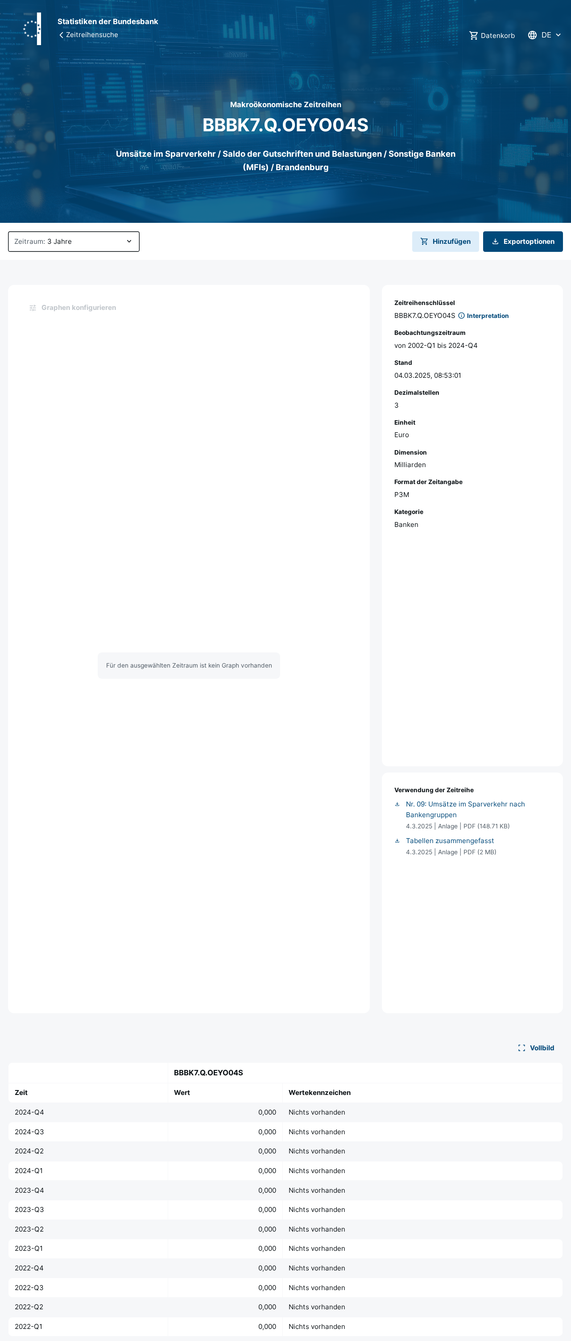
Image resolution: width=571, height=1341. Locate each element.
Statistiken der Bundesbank (108, 21)
